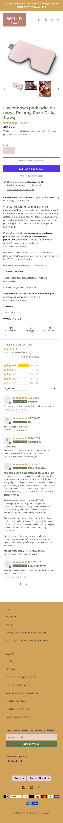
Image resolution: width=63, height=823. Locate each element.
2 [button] (26, 583)
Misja (9, 624)
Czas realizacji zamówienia (21, 677)
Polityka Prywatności (18, 709)
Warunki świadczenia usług (22, 693)
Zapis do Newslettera (18, 717)
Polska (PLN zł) (38, 778)
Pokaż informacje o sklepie (20, 189)
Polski (18, 778)
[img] (20, 398)
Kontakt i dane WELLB (19, 685)
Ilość (5, 145)
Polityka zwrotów (16, 701)
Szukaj (9, 661)
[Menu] (58, 20)
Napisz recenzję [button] (30, 356)
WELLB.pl (26, 813)
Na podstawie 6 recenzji (18, 352)
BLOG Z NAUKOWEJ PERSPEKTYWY (27, 640)
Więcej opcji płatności (31, 175)
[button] (10, 122)
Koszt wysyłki (38, 131)
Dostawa (11, 669)
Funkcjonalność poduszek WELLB (26, 632)
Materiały (11, 616)
